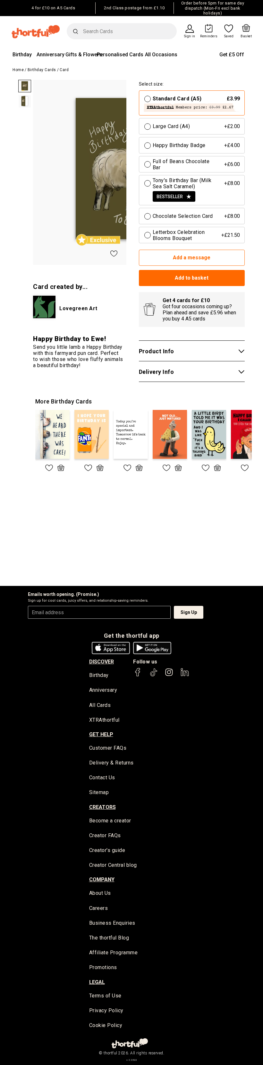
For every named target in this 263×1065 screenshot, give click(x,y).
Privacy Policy (106, 1010)
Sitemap (99, 792)
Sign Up (189, 612)
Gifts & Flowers (83, 54)
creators (102, 807)
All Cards (100, 705)
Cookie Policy (106, 1025)
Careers (98, 908)
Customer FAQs (108, 748)
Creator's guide (107, 850)
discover (101, 662)
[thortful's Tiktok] (153, 675)
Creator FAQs (105, 835)
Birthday (22, 54)
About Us (100, 893)
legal (97, 982)
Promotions (103, 967)
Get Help (101, 734)
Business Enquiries (112, 923)
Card (64, 70)
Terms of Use (105, 996)
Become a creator (110, 821)
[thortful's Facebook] (138, 675)
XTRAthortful (104, 720)
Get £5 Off (231, 54)
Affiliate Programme (113, 952)
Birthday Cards (42, 70)
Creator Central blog (113, 865)
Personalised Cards (120, 54)
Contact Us (102, 777)
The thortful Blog (109, 938)
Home (18, 70)
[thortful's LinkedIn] (185, 675)
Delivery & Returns (111, 763)
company (102, 879)
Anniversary (50, 54)
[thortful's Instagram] (169, 675)
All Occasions (161, 54)
